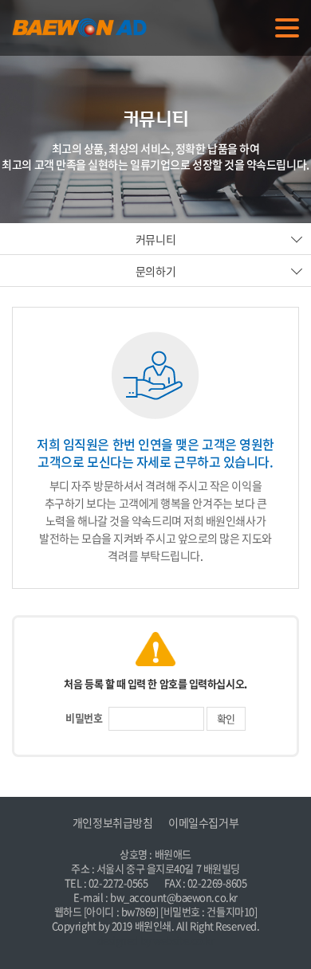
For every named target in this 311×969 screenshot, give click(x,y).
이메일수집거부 (203, 822)
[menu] (287, 28)
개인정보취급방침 (112, 822)
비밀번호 (83, 717)
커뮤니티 (155, 239)
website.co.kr (183, 939)
